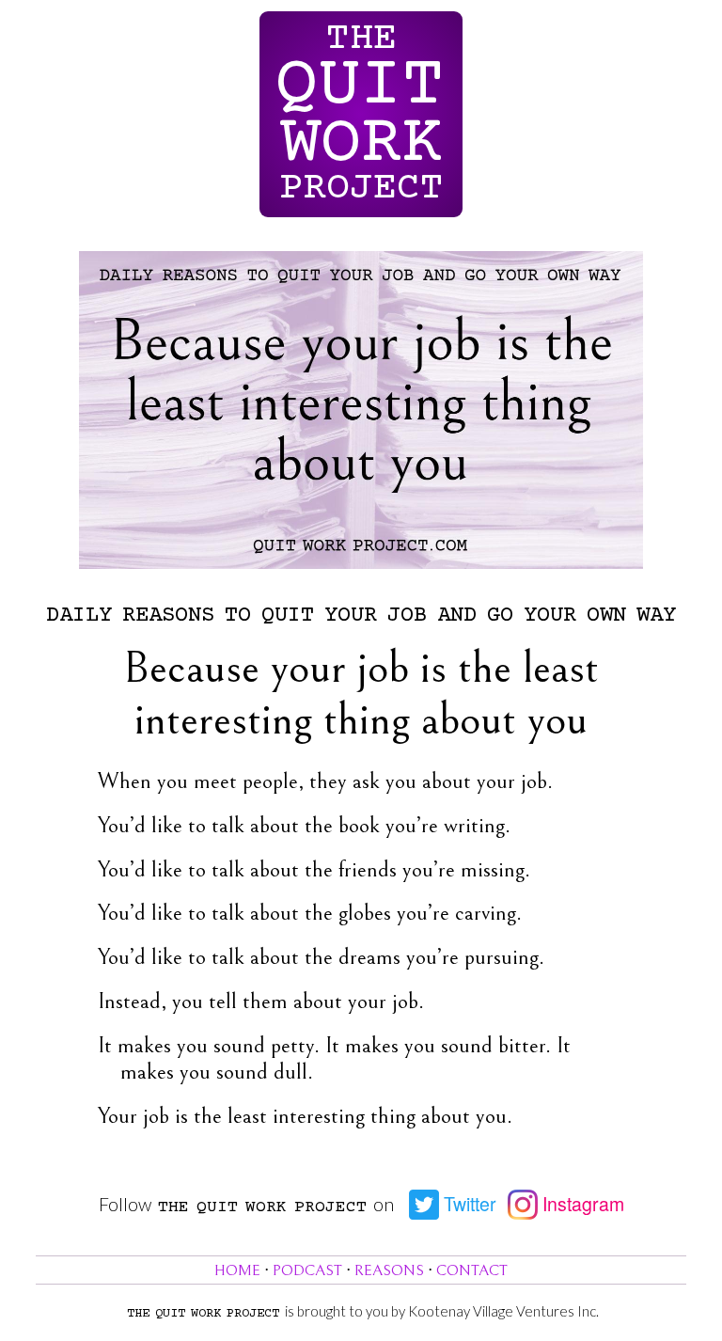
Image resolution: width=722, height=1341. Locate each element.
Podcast (307, 1271)
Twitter (467, 1204)
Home (237, 1271)
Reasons (389, 1271)
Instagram (581, 1204)
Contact (472, 1271)
